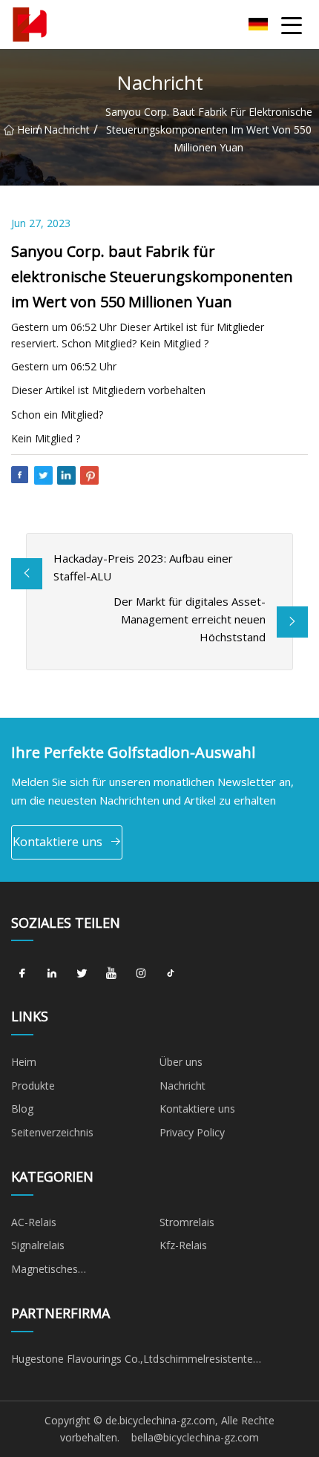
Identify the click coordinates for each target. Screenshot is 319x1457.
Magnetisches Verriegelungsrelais (56, 1271)
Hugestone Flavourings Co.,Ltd (85, 1359)
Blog (22, 1108)
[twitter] (81, 973)
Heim (26, 129)
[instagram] (141, 973)
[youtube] (111, 973)
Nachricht (67, 129)
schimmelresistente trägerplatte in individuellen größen (224, 1361)
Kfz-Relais (183, 1245)
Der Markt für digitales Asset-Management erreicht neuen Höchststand (190, 619)
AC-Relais (33, 1222)
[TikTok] (171, 973)
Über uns (181, 1062)
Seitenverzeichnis (52, 1132)
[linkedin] (52, 973)
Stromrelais (187, 1222)
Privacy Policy (192, 1132)
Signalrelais (38, 1245)
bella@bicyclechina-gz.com (195, 1437)
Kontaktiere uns (57, 842)
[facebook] (22, 973)
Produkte (33, 1085)
